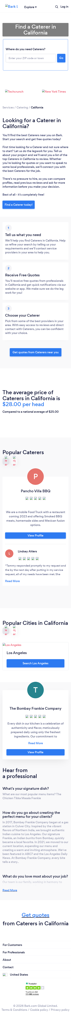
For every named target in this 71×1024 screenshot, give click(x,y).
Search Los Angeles (35, 663)
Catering (22, 107)
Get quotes (35, 915)
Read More (9, 890)
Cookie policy (39, 1010)
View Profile (35, 536)
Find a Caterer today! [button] (19, 205)
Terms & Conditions (14, 1010)
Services (8, 107)
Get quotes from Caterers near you (36, 352)
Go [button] (61, 58)
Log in (64, 7)
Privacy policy (60, 1010)
